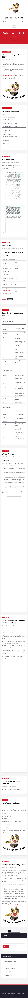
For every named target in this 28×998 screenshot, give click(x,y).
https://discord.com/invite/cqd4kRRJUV (10, 904)
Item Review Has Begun (11, 803)
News (10, 59)
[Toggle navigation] (14, 26)
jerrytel (5, 59)
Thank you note (8, 159)
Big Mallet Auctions (14, 17)
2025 (16, 40)
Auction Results (12, 114)
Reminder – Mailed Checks (10, 961)
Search (5, 936)
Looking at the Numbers (10, 968)
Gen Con (14, 162)
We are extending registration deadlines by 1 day (13, 622)
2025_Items (4, 299)
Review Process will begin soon (14, 865)
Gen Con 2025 (7, 246)
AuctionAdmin (6, 162)
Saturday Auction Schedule (11, 975)
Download (10, 299)
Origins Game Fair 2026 (7, 75)
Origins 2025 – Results (10, 111)
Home (12, 40)
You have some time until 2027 (11, 965)
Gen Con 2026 (8, 971)
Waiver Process (8, 454)
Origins (13, 59)
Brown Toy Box (7, 293)
